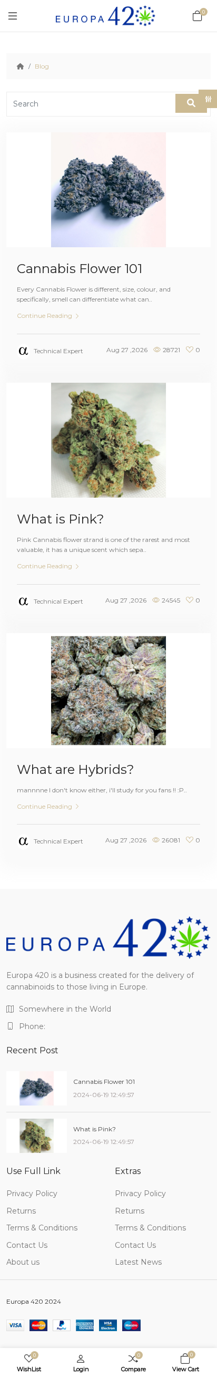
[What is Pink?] (36, 1136)
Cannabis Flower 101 (79, 268)
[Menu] (12, 15)
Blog (42, 66)
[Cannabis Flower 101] (36, 1088)
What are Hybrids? (75, 769)
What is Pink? (60, 519)
